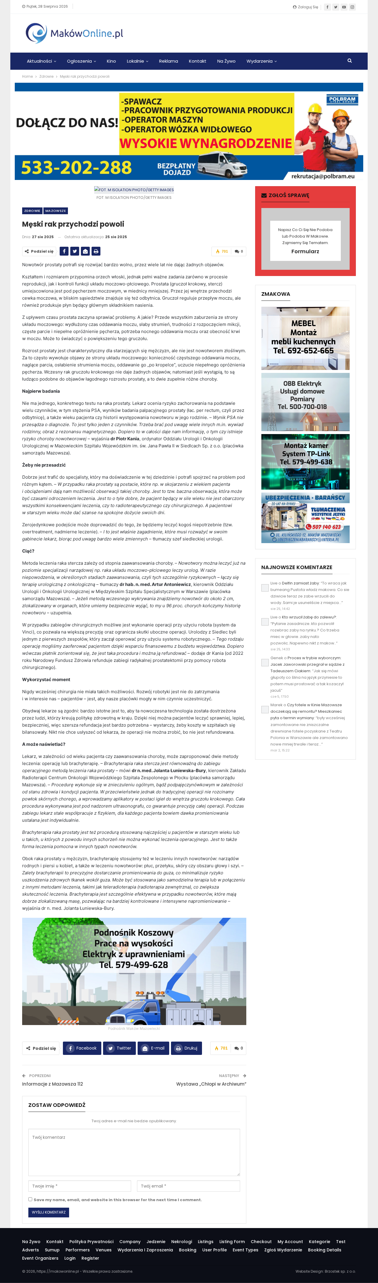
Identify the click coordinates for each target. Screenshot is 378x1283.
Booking (187, 1250)
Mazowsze (55, 210)
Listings (206, 1242)
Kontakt (197, 61)
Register (90, 1258)
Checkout (261, 1242)
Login (70, 1258)
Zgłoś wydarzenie (283, 1250)
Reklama (168, 61)
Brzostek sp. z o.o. (340, 1271)
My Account (290, 1242)
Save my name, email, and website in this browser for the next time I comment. (118, 1200)
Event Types (245, 1250)
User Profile (214, 1250)
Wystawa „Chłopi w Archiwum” (211, 1084)
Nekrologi (181, 1242)
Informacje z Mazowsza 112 (52, 1084)
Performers (78, 1250)
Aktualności (39, 61)
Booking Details (324, 1250)
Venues (104, 1250)
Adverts (30, 1250)
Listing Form (232, 1242)
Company (130, 1242)
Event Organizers (40, 1258)
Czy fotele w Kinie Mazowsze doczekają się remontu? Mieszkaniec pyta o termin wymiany (306, 711)
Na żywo (226, 61)
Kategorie (319, 1242)
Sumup (52, 1250)
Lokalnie (135, 61)
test (341, 1242)
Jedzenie (155, 1242)
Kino (111, 61)
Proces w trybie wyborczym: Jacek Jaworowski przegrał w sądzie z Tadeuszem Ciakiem (308, 664)
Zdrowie (32, 210)
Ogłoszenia (79, 61)
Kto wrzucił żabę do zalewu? (309, 617)
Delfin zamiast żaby (300, 583)
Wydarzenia (260, 61)
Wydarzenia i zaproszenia (145, 1250)
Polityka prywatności (91, 1242)
